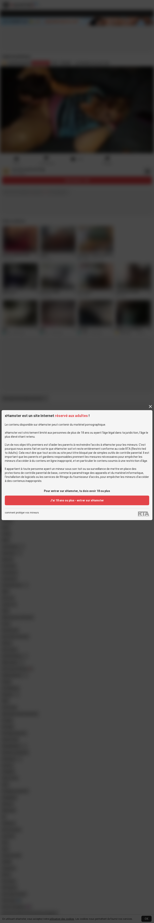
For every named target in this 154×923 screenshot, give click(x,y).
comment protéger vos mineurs (22, 512)
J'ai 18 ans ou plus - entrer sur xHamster (77, 500)
